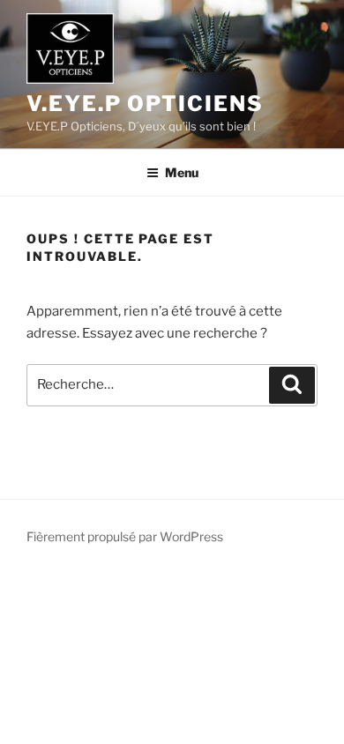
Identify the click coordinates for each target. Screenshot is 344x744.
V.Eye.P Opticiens (145, 103)
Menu (181, 172)
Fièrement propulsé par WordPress (124, 536)
